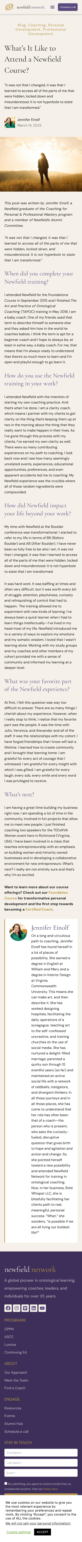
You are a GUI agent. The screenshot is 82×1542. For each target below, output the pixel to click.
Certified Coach (39, 909)
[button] (52, 7)
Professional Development (47, 31)
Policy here (51, 1489)
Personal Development (40, 27)
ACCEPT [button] (42, 1532)
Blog (22, 25)
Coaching (37, 25)
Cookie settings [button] (19, 1532)
